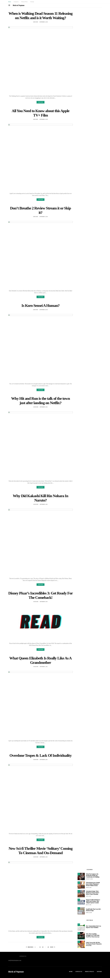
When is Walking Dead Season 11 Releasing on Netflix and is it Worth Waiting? (40, 15)
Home (9, 1)
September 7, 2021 (44, 666)
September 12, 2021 (44, 21)
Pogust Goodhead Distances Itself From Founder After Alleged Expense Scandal (93, 901)
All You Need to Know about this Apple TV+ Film (40, 113)
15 (40, 947)
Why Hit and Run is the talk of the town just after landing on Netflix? (40, 400)
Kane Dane (35, 21)
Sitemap (32, 1)
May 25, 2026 (88, 904)
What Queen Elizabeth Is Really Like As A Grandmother (40, 660)
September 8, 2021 (44, 504)
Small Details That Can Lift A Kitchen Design (93, 909)
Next (51, 947)
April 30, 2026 (89, 912)
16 (42, 947)
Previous (30, 947)
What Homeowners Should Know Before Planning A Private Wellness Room (93, 884)
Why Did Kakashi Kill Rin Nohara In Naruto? (40, 498)
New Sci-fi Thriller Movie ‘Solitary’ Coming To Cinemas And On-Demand (40, 850)
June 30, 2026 (88, 887)
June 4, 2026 (88, 896)
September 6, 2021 (44, 759)
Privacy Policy (24, 1)
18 (48, 947)
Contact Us (16, 1)
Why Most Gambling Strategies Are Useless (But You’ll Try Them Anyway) (92, 935)
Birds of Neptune (18, 5)
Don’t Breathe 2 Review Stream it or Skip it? (40, 210)
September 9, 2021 (44, 406)
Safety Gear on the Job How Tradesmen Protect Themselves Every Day (94, 944)
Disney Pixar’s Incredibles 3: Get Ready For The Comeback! (40, 595)
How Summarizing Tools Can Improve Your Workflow (93, 926)
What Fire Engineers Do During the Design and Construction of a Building (92, 875)
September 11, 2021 (44, 216)
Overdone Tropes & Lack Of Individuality (41, 755)
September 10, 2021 (44, 309)
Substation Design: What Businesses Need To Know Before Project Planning (92, 892)
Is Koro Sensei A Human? (41, 305)
